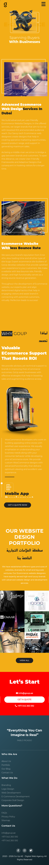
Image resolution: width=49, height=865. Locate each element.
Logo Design (8, 789)
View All (24, 660)
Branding (6, 785)
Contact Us (7, 772)
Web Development (11, 793)
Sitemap (6, 820)
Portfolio (6, 765)
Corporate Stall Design (13, 800)
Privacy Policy (8, 816)
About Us (6, 761)
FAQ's (4, 813)
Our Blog (6, 769)
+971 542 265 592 (25, 706)
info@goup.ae (25, 693)
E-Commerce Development (16, 796)
